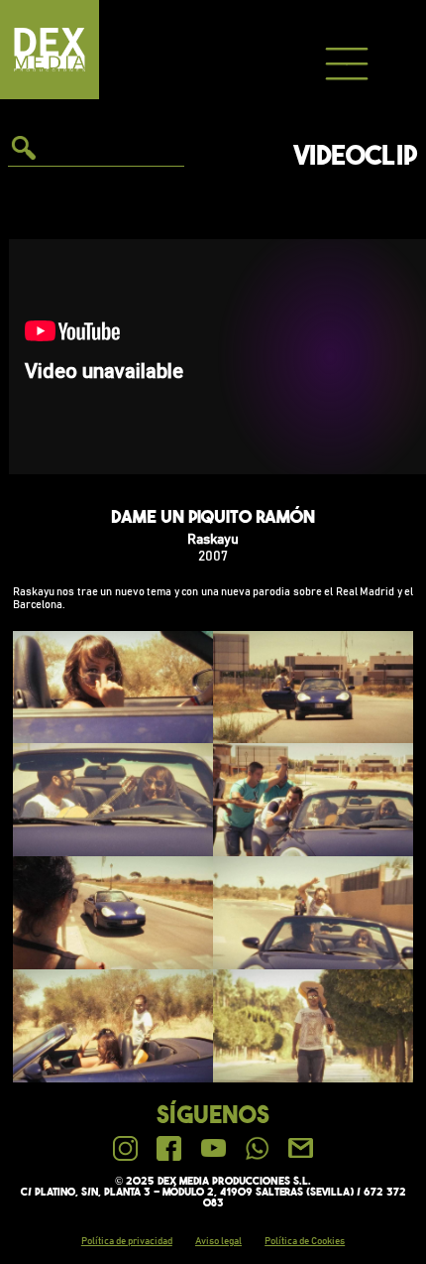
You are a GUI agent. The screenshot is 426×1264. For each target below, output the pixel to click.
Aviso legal (218, 1241)
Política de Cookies (305, 1241)
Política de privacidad (126, 1241)
